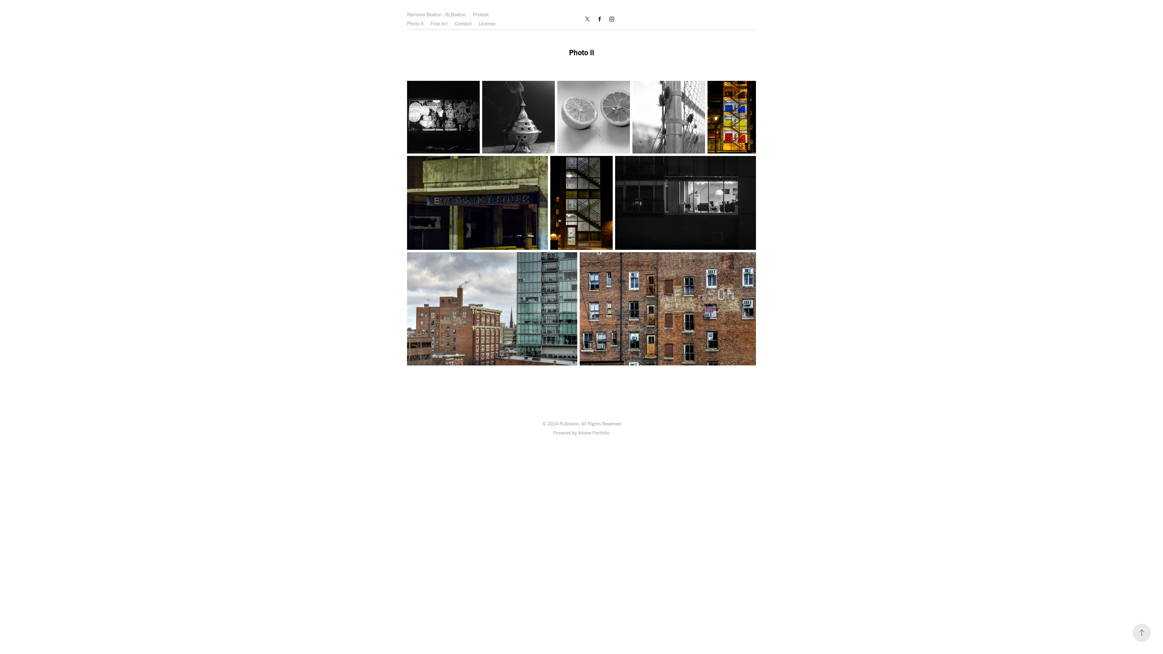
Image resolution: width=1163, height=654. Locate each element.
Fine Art (439, 24)
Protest (481, 15)
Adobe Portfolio (594, 433)
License (487, 24)
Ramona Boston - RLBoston (436, 15)
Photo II (415, 24)
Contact (463, 24)
